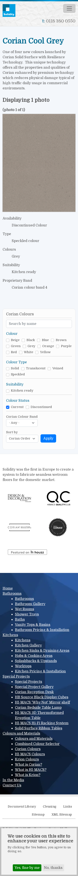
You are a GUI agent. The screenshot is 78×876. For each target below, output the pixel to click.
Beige (15, 340)
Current (17, 407)
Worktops (23, 666)
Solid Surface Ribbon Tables (38, 728)
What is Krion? (27, 775)
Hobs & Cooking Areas (33, 656)
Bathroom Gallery (30, 604)
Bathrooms (12, 594)
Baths (20, 619)
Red (14, 352)
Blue (45, 340)
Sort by (12, 432)
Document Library (22, 806)
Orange (48, 346)
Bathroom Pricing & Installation (42, 630)
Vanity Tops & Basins (32, 625)
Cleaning (49, 806)
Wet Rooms (24, 609)
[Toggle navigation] (69, 8)
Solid (15, 368)
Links (67, 806)
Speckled (18, 374)
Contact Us (12, 785)
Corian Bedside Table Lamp (38, 708)
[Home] (10, 10)
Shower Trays (27, 614)
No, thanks (53, 868)
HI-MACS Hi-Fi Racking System (41, 723)
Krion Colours (27, 759)
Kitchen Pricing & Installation (40, 671)
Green (16, 346)
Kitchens (10, 635)
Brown (61, 340)
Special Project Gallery (34, 687)
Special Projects (16, 676)
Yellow (45, 352)
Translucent (36, 368)
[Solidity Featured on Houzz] (27, 552)
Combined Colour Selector (37, 744)
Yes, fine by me (27, 868)
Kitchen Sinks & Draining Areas (42, 651)
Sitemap (38, 814)
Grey (31, 346)
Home (8, 588)
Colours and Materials (21, 733)
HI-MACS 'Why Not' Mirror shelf (42, 702)
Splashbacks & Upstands (36, 661)
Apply (48, 438)
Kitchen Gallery (28, 645)
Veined (57, 368)
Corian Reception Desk (34, 692)
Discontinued (41, 407)
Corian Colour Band (22, 417)
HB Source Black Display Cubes (41, 697)
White (28, 352)
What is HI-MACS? (30, 770)
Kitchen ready (22, 390)
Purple (66, 346)
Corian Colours (28, 749)
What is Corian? (28, 765)
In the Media (13, 780)
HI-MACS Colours (30, 754)
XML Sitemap (62, 814)
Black (30, 340)
